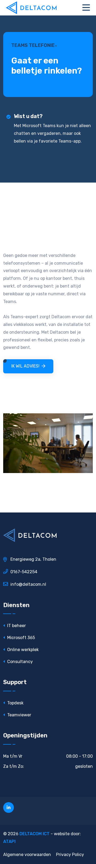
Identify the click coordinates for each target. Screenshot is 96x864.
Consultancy (19, 661)
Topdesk (14, 702)
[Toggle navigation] (87, 7)
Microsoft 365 (20, 637)
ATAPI (9, 841)
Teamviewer (18, 714)
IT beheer (16, 625)
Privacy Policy (70, 854)
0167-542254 (23, 571)
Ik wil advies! (25, 366)
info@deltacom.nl (28, 584)
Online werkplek (22, 649)
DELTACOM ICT (34, 833)
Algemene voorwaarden (27, 854)
